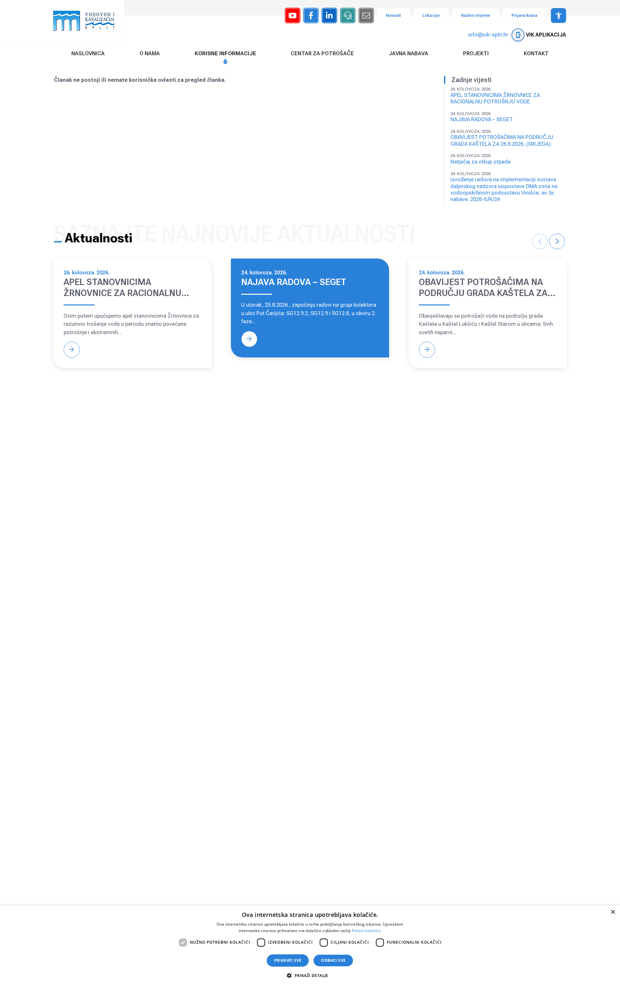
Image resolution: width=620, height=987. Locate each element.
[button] (310, 975)
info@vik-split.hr (488, 34)
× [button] (612, 912)
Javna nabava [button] (408, 53)
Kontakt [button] (536, 53)
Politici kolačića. (366, 930)
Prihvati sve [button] (288, 960)
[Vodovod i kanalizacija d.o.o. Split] (87, 20)
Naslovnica (88, 53)
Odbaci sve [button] (333, 960)
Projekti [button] (476, 53)
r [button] (557, 241)
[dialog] (310, 946)
